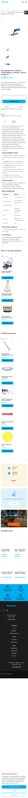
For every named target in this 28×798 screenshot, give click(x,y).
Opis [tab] (5, 121)
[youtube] (7, 610)
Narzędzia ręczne (15, 10)
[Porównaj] (24, 106)
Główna (2, 10)
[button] (1, 18)
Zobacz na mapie (11, 619)
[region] (14, 785)
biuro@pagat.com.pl (16, 666)
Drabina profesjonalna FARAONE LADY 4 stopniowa (7, 295)
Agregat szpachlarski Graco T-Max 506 (7, 272)
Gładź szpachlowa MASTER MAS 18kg (7, 317)
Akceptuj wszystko (14, 786)
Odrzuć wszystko (14, 794)
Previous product (23, 460)
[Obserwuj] (10, 106)
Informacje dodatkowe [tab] (14, 122)
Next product (26, 460)
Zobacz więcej (7, 277)
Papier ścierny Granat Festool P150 (7, 377)
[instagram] (4, 610)
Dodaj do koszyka (14, 101)
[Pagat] (5, 2)
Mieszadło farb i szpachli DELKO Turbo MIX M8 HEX (7, 355)
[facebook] (1, 610)
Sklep (8, 10)
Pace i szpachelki (17, 115)
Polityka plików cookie (13, 783)
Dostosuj (14, 790)
